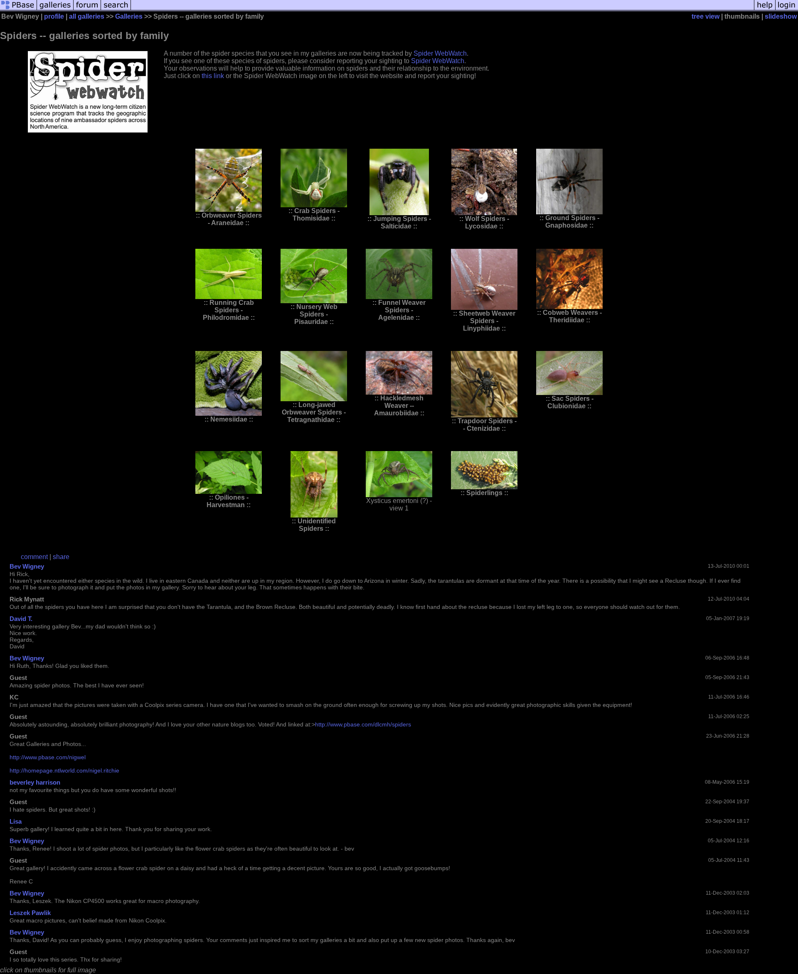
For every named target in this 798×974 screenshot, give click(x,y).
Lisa (16, 821)
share (61, 556)
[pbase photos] (18, 9)
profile (54, 16)
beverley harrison (35, 782)
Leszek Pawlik (30, 912)
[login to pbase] (787, 9)
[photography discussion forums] (87, 9)
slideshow (781, 16)
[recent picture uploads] (55, 9)
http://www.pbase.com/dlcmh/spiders (363, 724)
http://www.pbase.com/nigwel (48, 757)
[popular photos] (442, 9)
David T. (21, 618)
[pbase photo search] (116, 9)
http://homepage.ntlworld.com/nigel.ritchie (64, 770)
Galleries (129, 16)
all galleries (86, 16)
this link (213, 75)
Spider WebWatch (440, 53)
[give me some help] (765, 9)
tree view (705, 16)
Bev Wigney (27, 566)
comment (34, 556)
